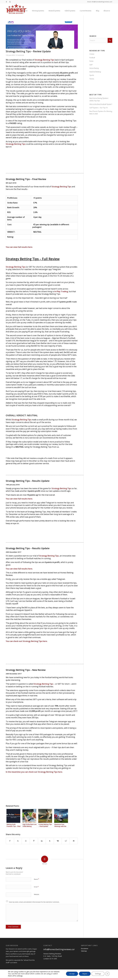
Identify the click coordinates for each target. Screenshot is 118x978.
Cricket (91, 54)
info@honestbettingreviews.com (59, 949)
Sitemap (84, 951)
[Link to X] (10, 1)
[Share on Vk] (58, 841)
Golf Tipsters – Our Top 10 (98, 108)
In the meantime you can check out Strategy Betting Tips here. (34, 772)
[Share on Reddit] (66, 841)
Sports (91, 75)
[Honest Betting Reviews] (16, 9)
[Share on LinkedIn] (42, 841)
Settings (98, 974)
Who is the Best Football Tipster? (100, 104)
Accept (72, 974)
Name (36, 879)
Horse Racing (94, 68)
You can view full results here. (19, 247)
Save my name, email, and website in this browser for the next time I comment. (34, 902)
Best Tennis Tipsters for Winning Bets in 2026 (100, 112)
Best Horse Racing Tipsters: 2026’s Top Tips (98, 99)
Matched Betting (95, 72)
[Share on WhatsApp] (26, 841)
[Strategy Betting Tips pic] (42, 35)
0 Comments (20, 55)
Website (36, 894)
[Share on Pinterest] (34, 841)
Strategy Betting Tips (44, 60)
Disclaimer (84, 948)
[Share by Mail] (74, 841)
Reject (84, 974)
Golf (90, 65)
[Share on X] (18, 841)
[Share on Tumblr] (50, 841)
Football (92, 58)
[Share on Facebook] (10, 841)
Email (36, 887)
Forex (91, 61)
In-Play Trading (61, 291)
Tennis (91, 79)
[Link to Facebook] (6, 1)
